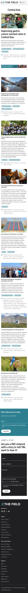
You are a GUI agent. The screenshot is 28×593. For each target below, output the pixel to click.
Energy (3, 252)
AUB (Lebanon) (16, 298)
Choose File (7, 481)
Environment (16, 106)
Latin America (4, 576)
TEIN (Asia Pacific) (7, 164)
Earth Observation (6, 106)
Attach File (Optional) (9, 479)
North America (23, 211)
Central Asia (22, 55)
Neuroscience (5, 537)
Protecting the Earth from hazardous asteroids (12, 186)
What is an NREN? (6, 546)
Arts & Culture (5, 519)
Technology (5, 51)
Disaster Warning (16, 345)
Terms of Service (22, 425)
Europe (10, 113)
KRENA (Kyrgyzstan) (7, 56)
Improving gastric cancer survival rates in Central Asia (13, 34)
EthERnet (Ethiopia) (7, 303)
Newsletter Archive (6, 554)
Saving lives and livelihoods (9, 373)
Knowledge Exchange (18, 48)
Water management (6, 109)
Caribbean (4, 568)
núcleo (9, 590)
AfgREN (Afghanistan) (8, 163)
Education (4, 159)
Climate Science (6, 345)
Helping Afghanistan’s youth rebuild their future (13, 137)
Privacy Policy (14, 425)
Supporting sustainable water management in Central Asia (10, 94)
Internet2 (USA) (15, 211)
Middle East (6, 305)
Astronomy (4, 206)
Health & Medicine (6, 48)
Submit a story (5, 551)
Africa (4, 298)
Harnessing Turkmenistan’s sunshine (12, 234)
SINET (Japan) (16, 56)
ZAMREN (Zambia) (16, 308)
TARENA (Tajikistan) (8, 213)
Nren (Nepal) (16, 307)
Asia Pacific (5, 55)
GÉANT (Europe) (17, 113)
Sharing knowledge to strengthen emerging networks (11, 280)
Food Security (5, 532)
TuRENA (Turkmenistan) (17, 258)
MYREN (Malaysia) (14, 305)
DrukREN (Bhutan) (19, 301)
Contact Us (4, 557)
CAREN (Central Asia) (14, 55)
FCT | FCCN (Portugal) (18, 256)
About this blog (5, 544)
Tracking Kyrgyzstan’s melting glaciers (12, 329)
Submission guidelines (7, 549)
